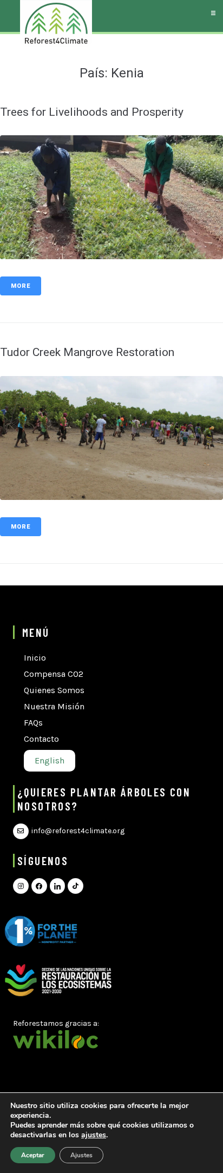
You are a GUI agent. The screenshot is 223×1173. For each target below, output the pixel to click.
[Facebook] (39, 886)
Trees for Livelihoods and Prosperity (91, 112)
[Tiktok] (75, 886)
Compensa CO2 (53, 674)
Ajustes (81, 1155)
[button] (213, 12)
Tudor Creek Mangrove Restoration (87, 352)
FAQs (33, 722)
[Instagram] (21, 886)
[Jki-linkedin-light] (57, 886)
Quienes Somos (54, 690)
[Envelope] (21, 831)
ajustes (93, 1135)
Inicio (35, 658)
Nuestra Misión (54, 706)
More (20, 285)
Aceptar (32, 1155)
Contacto (41, 739)
